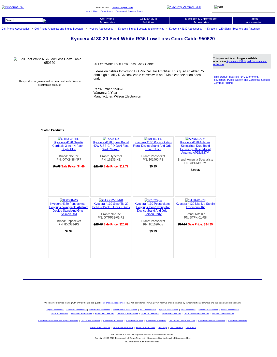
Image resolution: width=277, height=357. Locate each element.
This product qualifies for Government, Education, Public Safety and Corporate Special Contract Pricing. (242, 79)
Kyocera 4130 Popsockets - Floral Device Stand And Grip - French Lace (153, 145)
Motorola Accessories (208, 310)
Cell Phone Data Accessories (211, 320)
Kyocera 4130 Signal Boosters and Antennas (233, 28)
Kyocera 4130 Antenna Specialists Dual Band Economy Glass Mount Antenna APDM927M (195, 147)
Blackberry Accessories (99, 310)
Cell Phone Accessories (16, 28)
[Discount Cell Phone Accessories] (13, 7)
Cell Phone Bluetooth (113, 320)
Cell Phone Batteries (90, 320)
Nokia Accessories (59, 313)
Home (87, 11)
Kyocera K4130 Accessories (185, 28)
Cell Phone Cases (134, 320)
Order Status (107, 11)
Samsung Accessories (127, 313)
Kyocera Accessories (100, 28)
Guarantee (121, 11)
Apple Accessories (55, 310)
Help (95, 11)
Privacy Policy (176, 327)
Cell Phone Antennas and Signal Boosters (59, 28)
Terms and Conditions (100, 327)
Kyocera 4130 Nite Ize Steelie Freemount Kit (195, 205)
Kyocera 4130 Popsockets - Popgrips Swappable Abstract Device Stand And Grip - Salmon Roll (68, 209)
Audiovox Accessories (76, 310)
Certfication (191, 327)
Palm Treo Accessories (81, 313)
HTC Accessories (148, 310)
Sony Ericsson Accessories (196, 313)
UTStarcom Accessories (223, 313)
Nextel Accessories (230, 310)
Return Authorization (145, 327)
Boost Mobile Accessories (125, 310)
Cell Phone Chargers (156, 320)
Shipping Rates (135, 11)
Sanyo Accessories (150, 313)
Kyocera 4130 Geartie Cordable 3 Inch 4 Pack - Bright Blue (68, 145)
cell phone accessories (113, 303)
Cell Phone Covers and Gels (182, 320)
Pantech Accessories (104, 313)
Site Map (163, 327)
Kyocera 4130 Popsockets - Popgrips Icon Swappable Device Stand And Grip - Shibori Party (153, 209)
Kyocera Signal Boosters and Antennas (141, 28)
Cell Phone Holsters (237, 320)
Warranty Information (123, 327)
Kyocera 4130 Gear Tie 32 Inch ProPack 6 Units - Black (111, 205)
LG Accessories (188, 310)
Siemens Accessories (171, 313)
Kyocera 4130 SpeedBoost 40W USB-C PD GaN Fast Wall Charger (111, 145)
